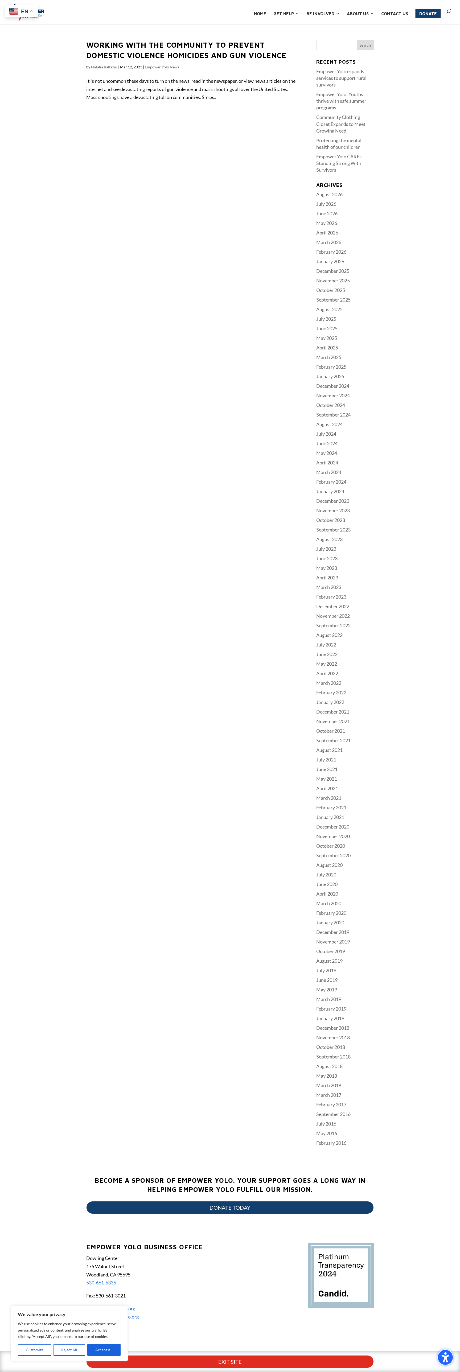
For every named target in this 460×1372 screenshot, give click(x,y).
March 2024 (328, 472)
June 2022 (327, 654)
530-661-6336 (101, 1283)
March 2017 (328, 1095)
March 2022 (328, 683)
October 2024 (330, 405)
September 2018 (333, 1057)
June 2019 (327, 980)
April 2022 (327, 673)
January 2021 (330, 817)
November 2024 (333, 395)
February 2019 (331, 1009)
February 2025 (331, 367)
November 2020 (333, 836)
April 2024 (327, 462)
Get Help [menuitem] (283, 14)
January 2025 (330, 376)
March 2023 (328, 587)
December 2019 (332, 932)
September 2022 (333, 625)
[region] (69, 1333)
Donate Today (230, 1207)
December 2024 (332, 386)
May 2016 (326, 1133)
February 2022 (331, 692)
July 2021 (326, 760)
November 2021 (333, 721)
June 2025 (327, 328)
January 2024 (330, 491)
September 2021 (333, 740)
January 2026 (330, 261)
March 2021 (328, 798)
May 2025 (326, 338)
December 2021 (332, 712)
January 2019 (330, 1018)
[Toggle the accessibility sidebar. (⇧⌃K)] (445, 1357)
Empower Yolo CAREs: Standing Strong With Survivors (339, 163)
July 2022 (326, 645)
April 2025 (327, 348)
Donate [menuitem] (428, 13)
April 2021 (327, 788)
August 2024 (329, 424)
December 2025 (332, 271)
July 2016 (326, 1124)
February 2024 (331, 482)
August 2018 (329, 1066)
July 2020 (326, 874)
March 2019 (328, 999)
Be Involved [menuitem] (320, 14)
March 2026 (328, 242)
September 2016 (333, 1114)
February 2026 (331, 252)
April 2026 (327, 233)
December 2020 (332, 827)
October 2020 (330, 846)
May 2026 (326, 223)
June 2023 (327, 558)
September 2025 (333, 300)
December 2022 (332, 606)
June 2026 (327, 213)
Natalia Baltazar (104, 67)
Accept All (104, 1350)
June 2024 (327, 443)
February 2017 (331, 1104)
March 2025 (328, 357)
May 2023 (326, 568)
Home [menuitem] (260, 14)
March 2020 (328, 903)
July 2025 (326, 319)
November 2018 (333, 1037)
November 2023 (333, 510)
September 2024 (333, 415)
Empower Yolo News (162, 67)
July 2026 (326, 204)
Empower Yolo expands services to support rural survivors (341, 78)
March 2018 (328, 1085)
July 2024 (326, 434)
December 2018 (332, 1028)
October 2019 (330, 951)
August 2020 (329, 865)
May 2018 (326, 1076)
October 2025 (330, 290)
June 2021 (327, 769)
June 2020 (327, 884)
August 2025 (329, 309)
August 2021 (329, 750)
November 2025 (333, 280)
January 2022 (330, 702)
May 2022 (326, 664)
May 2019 (326, 989)
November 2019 (333, 942)
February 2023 (331, 597)
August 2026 (329, 194)
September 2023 (333, 530)
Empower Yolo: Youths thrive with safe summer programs (341, 100)
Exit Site (230, 1361)
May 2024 (326, 453)
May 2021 (326, 779)
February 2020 (331, 913)
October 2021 (330, 731)
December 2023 (332, 501)
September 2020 (333, 855)
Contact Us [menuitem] (394, 14)
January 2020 (330, 922)
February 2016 (331, 1143)
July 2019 (326, 970)
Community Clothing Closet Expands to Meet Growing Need (340, 123)
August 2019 (329, 961)
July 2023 (326, 549)
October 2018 (330, 1047)
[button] (365, 45)
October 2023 (330, 520)
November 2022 (333, 616)
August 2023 (329, 539)
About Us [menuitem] (358, 14)
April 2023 (327, 577)
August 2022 (329, 635)
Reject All (69, 1350)
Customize (34, 1350)
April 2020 (327, 894)
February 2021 (331, 807)
